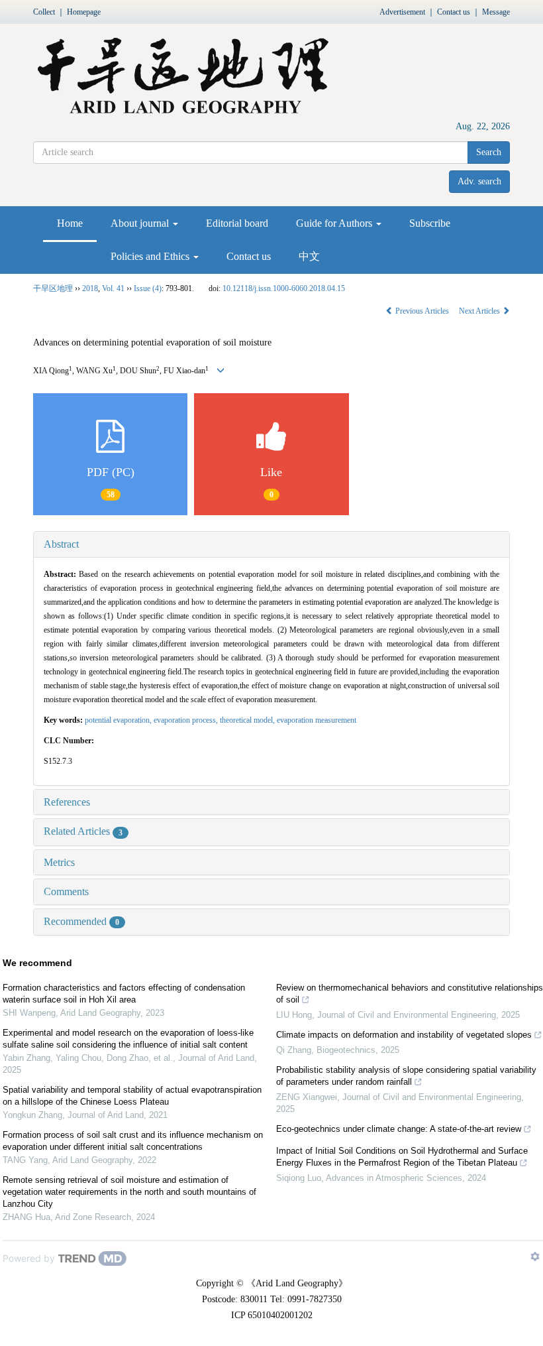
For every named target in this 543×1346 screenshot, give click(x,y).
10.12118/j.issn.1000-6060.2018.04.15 (283, 288)
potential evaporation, (119, 720)
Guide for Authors (335, 223)
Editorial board (237, 223)
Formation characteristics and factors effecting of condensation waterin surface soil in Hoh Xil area (124, 994)
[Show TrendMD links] (535, 1256)
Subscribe (429, 223)
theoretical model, (248, 720)
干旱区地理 (53, 288)
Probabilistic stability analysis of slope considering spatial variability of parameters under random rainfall (406, 1076)
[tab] (271, 544)
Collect (44, 12)
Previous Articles (422, 311)
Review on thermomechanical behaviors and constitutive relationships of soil (409, 994)
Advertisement (402, 12)
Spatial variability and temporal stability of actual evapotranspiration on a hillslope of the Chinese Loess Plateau (132, 1096)
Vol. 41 (113, 288)
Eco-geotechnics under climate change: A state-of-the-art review (398, 1129)
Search (488, 152)
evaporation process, (187, 720)
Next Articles (480, 311)
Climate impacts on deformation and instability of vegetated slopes (404, 1035)
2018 (90, 288)
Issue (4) (148, 288)
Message (496, 12)
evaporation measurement (316, 720)
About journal (141, 223)
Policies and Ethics (151, 256)
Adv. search (479, 181)
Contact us (453, 12)
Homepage (84, 12)
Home (70, 223)
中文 (309, 256)
